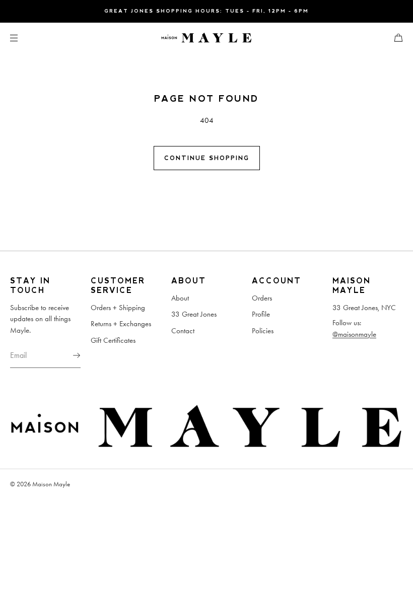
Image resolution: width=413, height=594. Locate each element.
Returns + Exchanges (121, 323)
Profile (261, 314)
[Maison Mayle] (206, 37)
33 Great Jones (194, 314)
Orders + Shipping (118, 307)
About (180, 298)
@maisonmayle (354, 334)
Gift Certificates (113, 340)
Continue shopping (206, 158)
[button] (394, 37)
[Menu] (22, 37)
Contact (182, 330)
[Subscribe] (68, 355)
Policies (262, 330)
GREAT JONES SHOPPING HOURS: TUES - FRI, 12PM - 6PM (206, 11)
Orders (262, 298)
